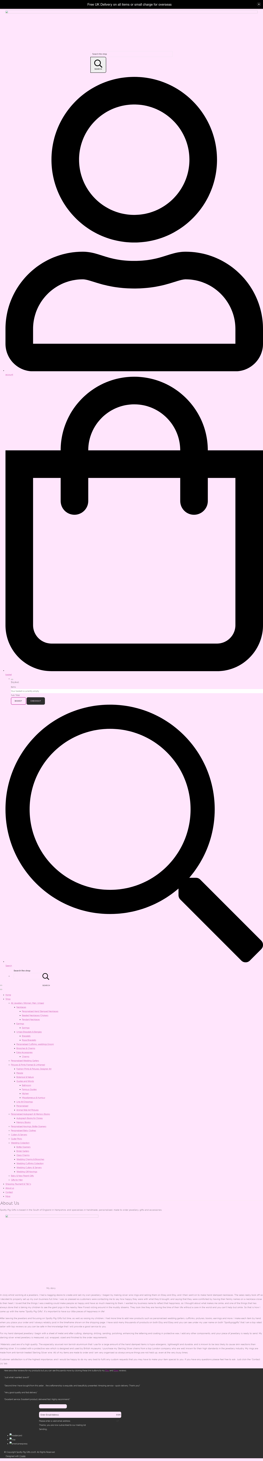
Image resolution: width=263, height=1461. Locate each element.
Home (8, 995)
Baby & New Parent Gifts (22, 1176)
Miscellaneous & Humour (33, 1097)
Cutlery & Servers (19, 1134)
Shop (8, 999)
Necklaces (21, 1007)
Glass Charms (22, 1155)
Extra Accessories (24, 1052)
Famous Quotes (29, 1089)
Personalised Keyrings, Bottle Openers (28, 1126)
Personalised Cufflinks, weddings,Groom (35, 1044)
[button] (259, 4)
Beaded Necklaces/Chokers (35, 1015)
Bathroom (26, 1085)
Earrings (20, 1023)
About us (9, 1188)
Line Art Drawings (24, 1102)
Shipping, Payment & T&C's (18, 1184)
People (19, 1073)
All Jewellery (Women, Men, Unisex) (27, 1003)
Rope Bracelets (29, 1040)
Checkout (35, 701)
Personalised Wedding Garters (25, 1060)
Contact (9, 1192)
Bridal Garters (22, 1151)
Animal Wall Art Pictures (27, 1110)
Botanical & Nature (25, 1077)
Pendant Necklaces (31, 1019)
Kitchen (25, 1093)
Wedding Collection (20, 1143)
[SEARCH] (45, 976)
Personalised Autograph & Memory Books (30, 1114)
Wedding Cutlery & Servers (29, 1167)
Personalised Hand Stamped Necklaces (40, 1011)
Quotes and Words (25, 1081)
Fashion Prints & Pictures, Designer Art (33, 1069)
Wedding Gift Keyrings (26, 1171)
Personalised (22, 1106)
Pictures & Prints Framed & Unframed (28, 1065)
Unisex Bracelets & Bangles (29, 1032)
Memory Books (23, 1122)
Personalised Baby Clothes (23, 1130)
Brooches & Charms (25, 1048)
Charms (25, 1056)
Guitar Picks (16, 1139)
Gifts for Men (17, 1180)
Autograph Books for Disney (29, 1118)
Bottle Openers (23, 1147)
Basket (18, 701)
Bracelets (26, 1036)
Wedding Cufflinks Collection (30, 1163)
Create (22, 1456)
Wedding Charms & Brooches (30, 1159)
